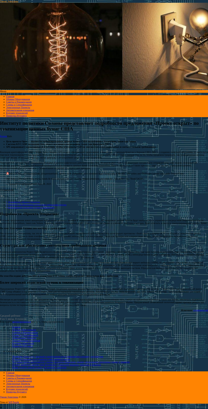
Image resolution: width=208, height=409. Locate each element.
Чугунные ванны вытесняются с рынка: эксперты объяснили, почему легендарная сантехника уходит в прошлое (71, 362)
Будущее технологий (17, 113)
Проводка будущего (16, 115)
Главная (10, 96)
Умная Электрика (9, 1)
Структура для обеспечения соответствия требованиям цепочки (37, 205)
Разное (3, 136)
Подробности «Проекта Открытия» (24, 202)
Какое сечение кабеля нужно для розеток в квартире (39, 367)
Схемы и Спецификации (19, 104)
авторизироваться (21, 321)
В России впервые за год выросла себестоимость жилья (41, 359)
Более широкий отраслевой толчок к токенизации (31, 207)
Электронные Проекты (18, 107)
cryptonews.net (200, 310)
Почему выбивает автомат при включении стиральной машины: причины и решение (56, 364)
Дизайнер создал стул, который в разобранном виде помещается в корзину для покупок (57, 356)
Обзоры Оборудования (18, 99)
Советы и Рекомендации (19, 102)
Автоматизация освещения (20, 110)
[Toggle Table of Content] (2, 196)
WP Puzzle (14, 402)
